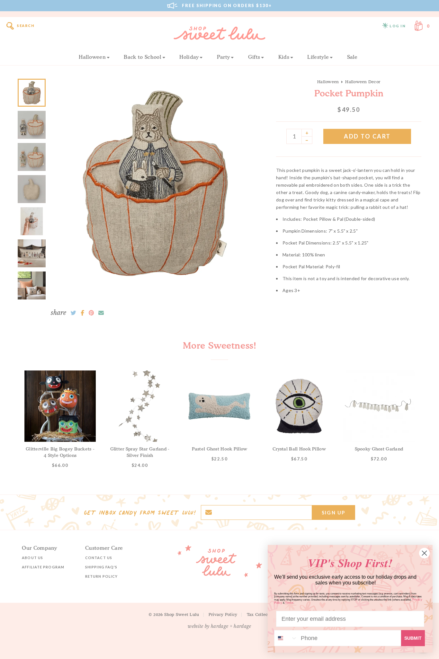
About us (32, 558)
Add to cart (367, 136)
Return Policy (101, 576)
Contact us (98, 558)
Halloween (92, 57)
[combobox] (286, 638)
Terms (289, 602)
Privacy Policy (223, 614)
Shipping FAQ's (101, 567)
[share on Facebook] (82, 313)
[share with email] (101, 313)
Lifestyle (318, 57)
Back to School (142, 57)
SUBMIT (413, 638)
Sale (352, 57)
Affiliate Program (43, 567)
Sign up (333, 512)
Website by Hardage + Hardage (219, 626)
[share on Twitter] (73, 313)
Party (223, 57)
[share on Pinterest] (91, 313)
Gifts (254, 57)
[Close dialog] (424, 553)
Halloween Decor (362, 81)
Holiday (189, 57)
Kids (283, 57)
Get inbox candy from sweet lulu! (140, 512)
